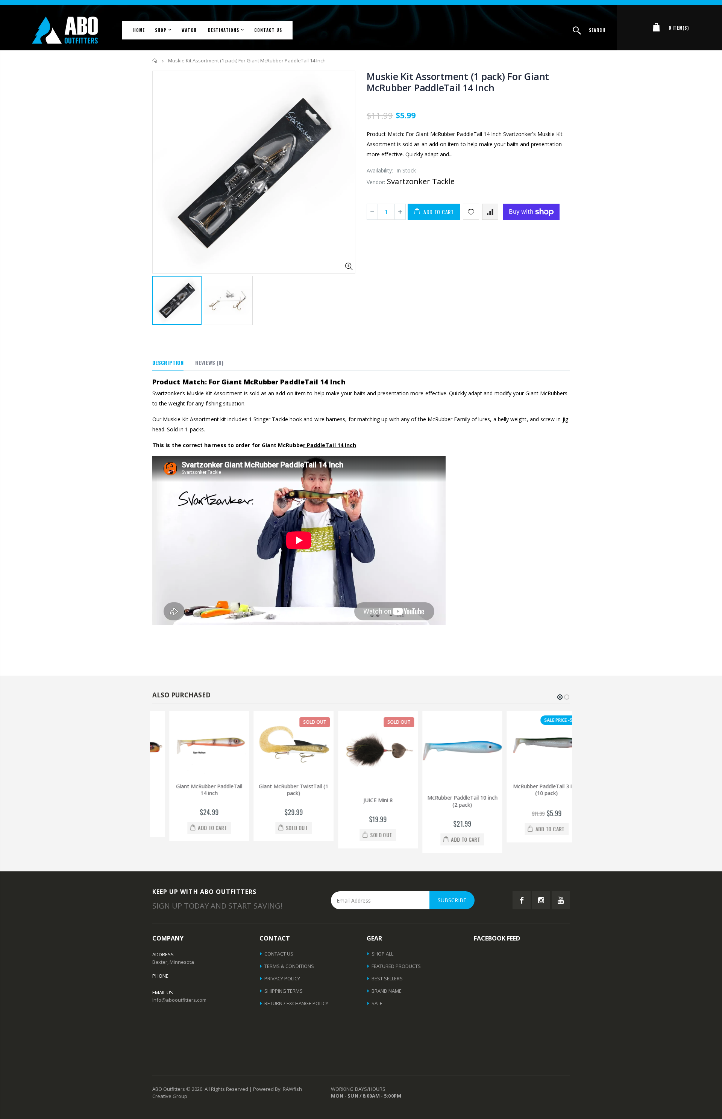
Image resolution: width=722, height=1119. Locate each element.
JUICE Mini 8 (361, 800)
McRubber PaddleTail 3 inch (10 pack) (530, 790)
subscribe (452, 900)
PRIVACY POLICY (282, 978)
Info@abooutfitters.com (179, 1000)
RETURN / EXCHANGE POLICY (296, 1003)
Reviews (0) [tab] (209, 362)
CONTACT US (278, 953)
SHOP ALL (382, 953)
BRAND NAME (387, 990)
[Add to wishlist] (471, 212)
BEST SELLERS (387, 978)
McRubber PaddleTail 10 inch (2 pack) (446, 801)
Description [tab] (168, 362)
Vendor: (376, 182)
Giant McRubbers (546, 393)
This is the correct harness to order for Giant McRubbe (228, 445)
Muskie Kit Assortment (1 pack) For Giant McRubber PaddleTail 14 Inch (458, 82)
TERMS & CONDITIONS (289, 966)
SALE (377, 1003)
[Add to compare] (490, 212)
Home (155, 60)
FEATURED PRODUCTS (396, 966)
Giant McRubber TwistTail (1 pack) (277, 790)
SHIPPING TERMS (283, 990)
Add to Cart (438, 212)
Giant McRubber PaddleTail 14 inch (192, 790)
